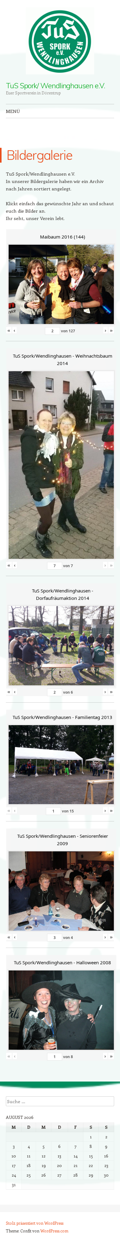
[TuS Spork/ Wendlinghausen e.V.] (60, 40)
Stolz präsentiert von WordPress (34, 1223)
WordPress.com (54, 1230)
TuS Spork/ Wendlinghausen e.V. (55, 85)
